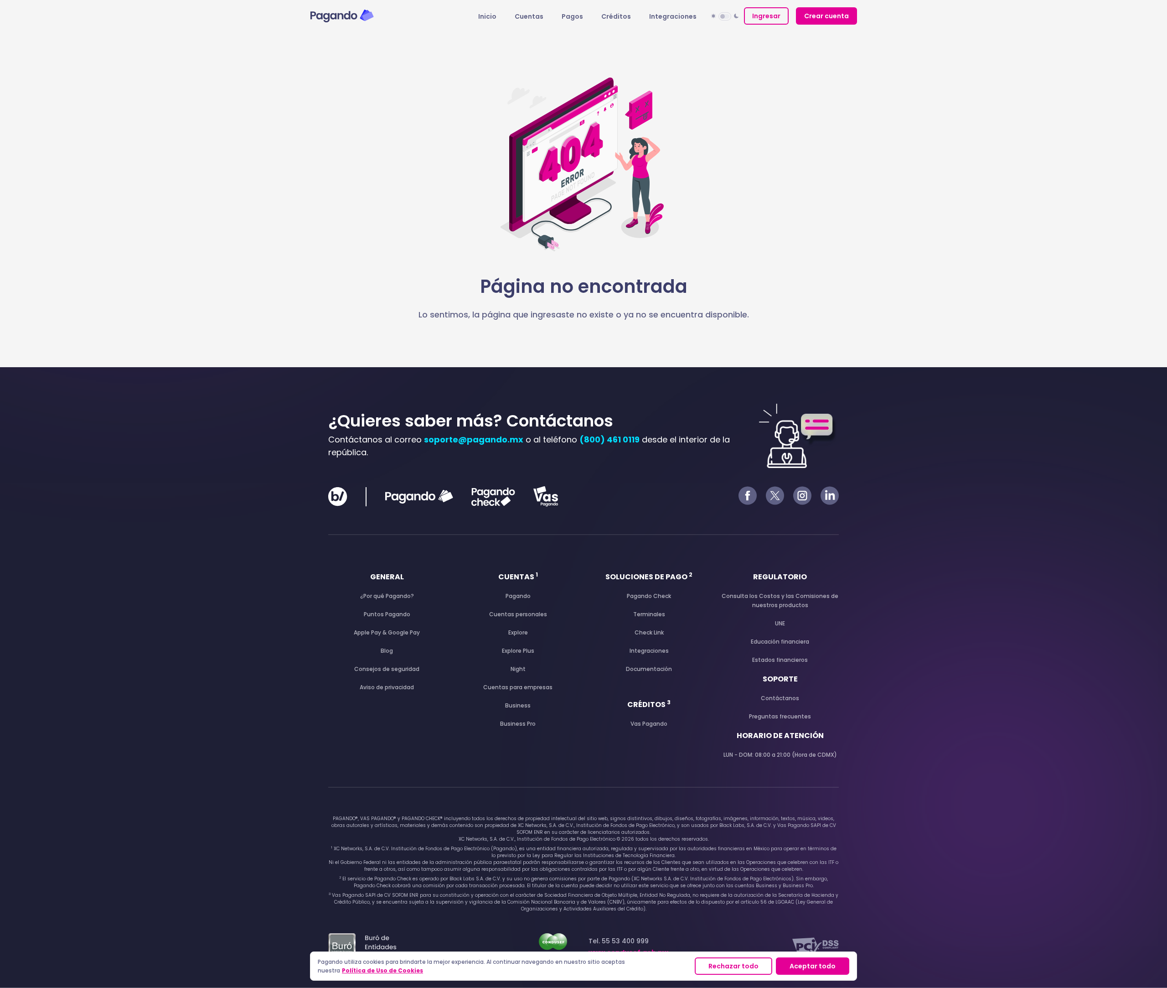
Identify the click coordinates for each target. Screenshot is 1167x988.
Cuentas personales (518, 614)
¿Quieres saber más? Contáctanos (470, 421)
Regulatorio (780, 577)
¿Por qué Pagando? (387, 596)
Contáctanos (780, 698)
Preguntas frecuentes (780, 716)
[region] (583, 966)
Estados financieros (780, 660)
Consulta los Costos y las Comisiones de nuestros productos (780, 600)
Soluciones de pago (648, 577)
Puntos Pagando (387, 614)
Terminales (649, 614)
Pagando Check (649, 596)
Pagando (518, 596)
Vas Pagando (648, 724)
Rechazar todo (733, 966)
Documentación (649, 669)
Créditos (616, 16)
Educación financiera (780, 641)
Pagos (572, 16)
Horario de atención (780, 735)
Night (518, 669)
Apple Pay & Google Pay (387, 632)
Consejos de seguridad (386, 669)
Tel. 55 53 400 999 (628, 946)
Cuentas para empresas (518, 687)
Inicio (487, 16)
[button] (724, 16)
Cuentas (529, 16)
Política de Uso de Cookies (382, 970)
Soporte (780, 679)
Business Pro (518, 724)
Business (518, 705)
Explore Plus (518, 651)
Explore (518, 632)
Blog (387, 651)
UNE (780, 623)
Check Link (649, 632)
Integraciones (673, 16)
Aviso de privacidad (387, 687)
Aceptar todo (813, 966)
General (387, 577)
